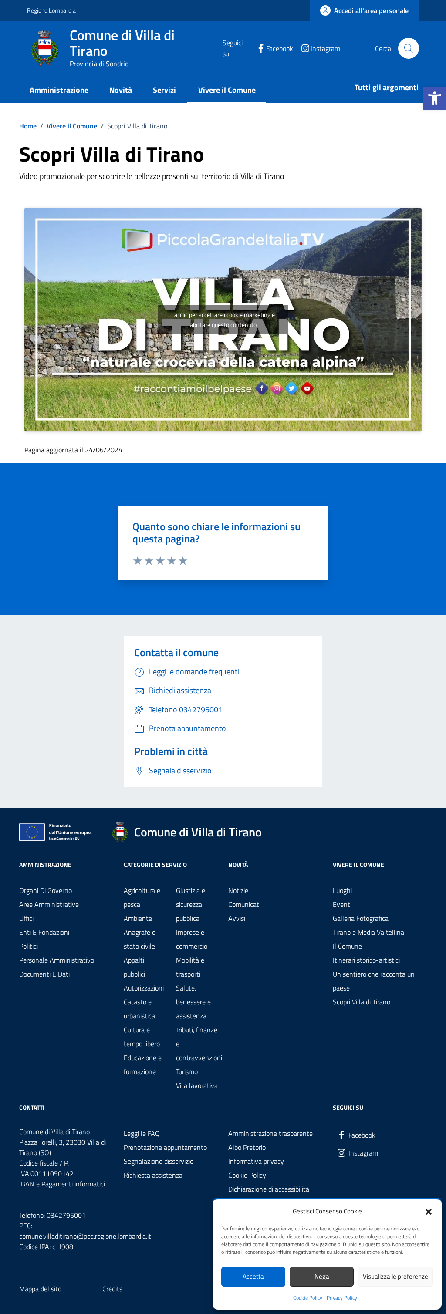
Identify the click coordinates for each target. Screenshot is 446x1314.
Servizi (164, 90)
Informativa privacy (256, 1161)
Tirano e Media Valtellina (368, 932)
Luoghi (342, 890)
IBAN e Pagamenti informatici (62, 1184)
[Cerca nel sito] (408, 48)
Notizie (238, 890)
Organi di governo (45, 890)
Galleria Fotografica (361, 918)
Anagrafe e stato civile (139, 939)
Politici (28, 946)
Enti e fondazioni (44, 932)
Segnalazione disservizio (158, 1161)
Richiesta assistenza (153, 1175)
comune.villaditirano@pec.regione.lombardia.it (85, 1236)
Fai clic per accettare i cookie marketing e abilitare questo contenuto (223, 319)
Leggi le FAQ (142, 1133)
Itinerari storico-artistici (366, 960)
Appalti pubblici (134, 967)
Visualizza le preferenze (395, 1276)
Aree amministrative (49, 904)
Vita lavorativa (197, 1085)
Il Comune (347, 946)
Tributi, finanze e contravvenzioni (199, 1043)
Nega (321, 1276)
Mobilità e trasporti (190, 967)
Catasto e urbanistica (139, 1009)
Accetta (253, 1276)
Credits (112, 1289)
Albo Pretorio (247, 1147)
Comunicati (244, 904)
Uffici (26, 918)
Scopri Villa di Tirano (361, 1002)
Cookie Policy (307, 1298)
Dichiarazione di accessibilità (268, 1189)
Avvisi (236, 918)
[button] (434, 98)
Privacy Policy (342, 1298)
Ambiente (138, 918)
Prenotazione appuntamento (165, 1147)
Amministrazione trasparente (270, 1133)
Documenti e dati (44, 974)
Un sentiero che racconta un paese (374, 981)
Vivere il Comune (227, 90)
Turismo (187, 1071)
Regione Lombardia (51, 10)
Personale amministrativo (56, 960)
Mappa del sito (40, 1289)
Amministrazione (59, 90)
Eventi (342, 904)
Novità (120, 90)
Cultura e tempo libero (142, 1036)
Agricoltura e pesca (142, 897)
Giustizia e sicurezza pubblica (190, 904)
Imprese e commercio (191, 939)
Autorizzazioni (144, 988)
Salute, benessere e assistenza (193, 1002)
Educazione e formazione (143, 1064)
